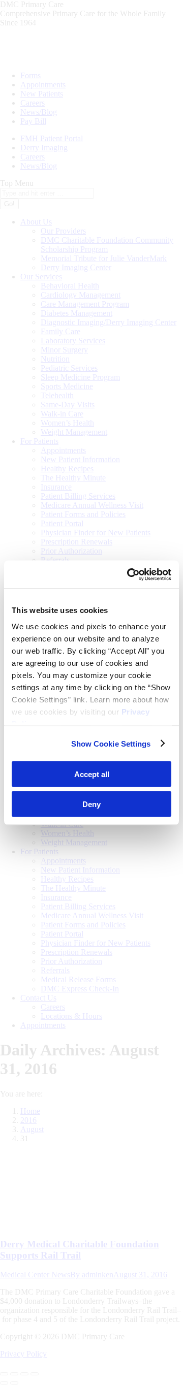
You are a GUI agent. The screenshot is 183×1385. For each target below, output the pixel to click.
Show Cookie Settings (111, 743)
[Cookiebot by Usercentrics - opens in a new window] (129, 574)
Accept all (91, 774)
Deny (91, 803)
